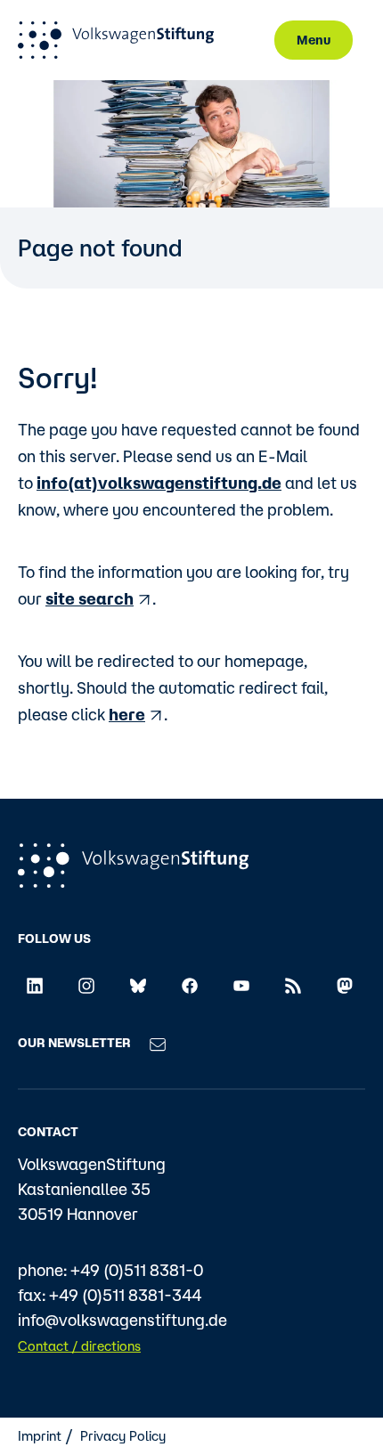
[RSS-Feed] (293, 985)
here (127, 714)
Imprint (39, 1435)
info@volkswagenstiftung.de (122, 1320)
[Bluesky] (138, 985)
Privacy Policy (123, 1435)
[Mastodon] (345, 985)
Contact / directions (79, 1345)
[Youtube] (241, 985)
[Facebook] (190, 985)
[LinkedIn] (35, 985)
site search (89, 598)
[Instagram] (86, 985)
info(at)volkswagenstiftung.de (159, 483)
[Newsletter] (158, 1043)
